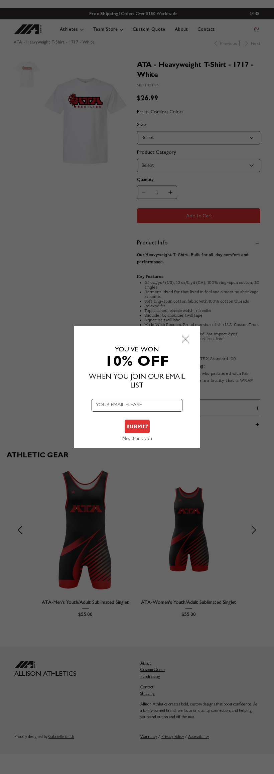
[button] (185, 339)
